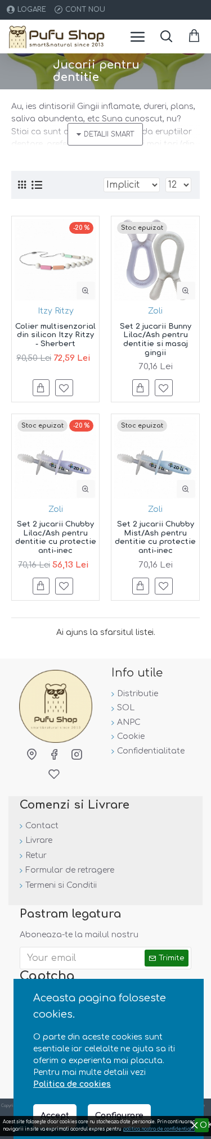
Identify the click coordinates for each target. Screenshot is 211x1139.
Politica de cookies (72, 1084)
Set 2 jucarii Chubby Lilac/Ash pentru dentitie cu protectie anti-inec (55, 537)
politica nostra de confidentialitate (162, 1129)
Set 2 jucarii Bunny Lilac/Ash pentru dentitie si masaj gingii (155, 340)
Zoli (155, 311)
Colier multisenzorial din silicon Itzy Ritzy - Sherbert (55, 335)
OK (204, 1125)
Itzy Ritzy (56, 311)
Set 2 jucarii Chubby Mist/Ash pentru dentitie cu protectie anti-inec (155, 537)
